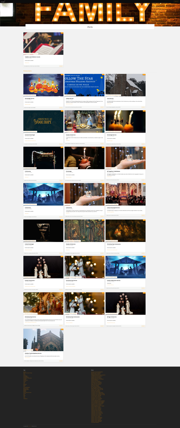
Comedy (24, 379)
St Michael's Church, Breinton (30, 277)
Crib (24, 383)
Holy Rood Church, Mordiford (96, 382)
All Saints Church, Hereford (30, 95)
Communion (25, 380)
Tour (24, 397)
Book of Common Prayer (27, 372)
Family (24, 385)
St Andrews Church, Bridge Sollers (114, 95)
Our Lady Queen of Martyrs (96, 387)
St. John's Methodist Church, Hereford (98, 400)
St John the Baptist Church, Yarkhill (97, 402)
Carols (24, 374)
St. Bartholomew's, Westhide (96, 395)
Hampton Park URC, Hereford (96, 378)
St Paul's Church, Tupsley (112, 277)
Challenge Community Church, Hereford (73, 277)
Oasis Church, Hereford (95, 386)
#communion (29, 286)
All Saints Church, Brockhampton (97, 371)
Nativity (24, 391)
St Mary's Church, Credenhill (112, 204)
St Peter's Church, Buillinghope (96, 417)
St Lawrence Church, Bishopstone (97, 403)
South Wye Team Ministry (95, 391)
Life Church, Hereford (95, 385)
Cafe (24, 373)
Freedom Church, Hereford (96, 377)
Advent (24, 371)
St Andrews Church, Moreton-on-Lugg (98, 394)
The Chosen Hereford (95, 422)
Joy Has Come (29, 426)
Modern (24, 390)
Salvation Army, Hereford (95, 390)
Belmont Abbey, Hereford (95, 373)
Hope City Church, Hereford (96, 384)
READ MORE (61, 107)
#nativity (69, 103)
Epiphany (25, 384)
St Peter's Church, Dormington (96, 418)
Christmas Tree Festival (27, 378)
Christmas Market (26, 387)
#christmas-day (33, 286)
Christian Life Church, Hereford (30, 313)
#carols (28, 62)
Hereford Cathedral (70, 131)
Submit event (176, 1)
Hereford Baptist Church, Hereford (97, 379)
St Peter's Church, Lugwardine (96, 420)
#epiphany (28, 357)
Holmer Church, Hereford (71, 95)
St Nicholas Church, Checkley (96, 414)
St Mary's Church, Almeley (71, 204)
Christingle (25, 376)
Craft (24, 382)
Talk (24, 396)
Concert (24, 381)
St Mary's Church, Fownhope (96, 408)
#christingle (28, 104)
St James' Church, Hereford (96, 399)
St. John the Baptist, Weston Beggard (97, 401)
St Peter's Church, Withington (30, 204)
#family (26, 62)
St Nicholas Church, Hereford (96, 415)
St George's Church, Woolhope (30, 131)
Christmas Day (25, 377)
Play (24, 394)
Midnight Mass (26, 389)
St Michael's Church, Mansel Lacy (97, 413)
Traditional (25, 398)
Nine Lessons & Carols (27, 392)
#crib (69, 140)
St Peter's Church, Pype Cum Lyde (97, 389)
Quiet (24, 395)
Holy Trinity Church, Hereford (96, 383)
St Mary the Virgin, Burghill (112, 313)
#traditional (26, 140)
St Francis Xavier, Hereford (95, 396)
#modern (67, 286)
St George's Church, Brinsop (96, 397)
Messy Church (25, 388)
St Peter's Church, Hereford (71, 313)
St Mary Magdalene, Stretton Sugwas (97, 405)
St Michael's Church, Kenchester (96, 412)
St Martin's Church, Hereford (96, 404)
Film (24, 386)
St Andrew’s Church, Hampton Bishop (114, 131)
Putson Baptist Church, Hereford (31, 53)
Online (24, 393)
